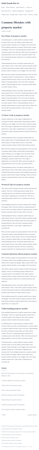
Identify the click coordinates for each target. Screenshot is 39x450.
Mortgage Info (29, 11)
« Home (4, 415)
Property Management (18, 11)
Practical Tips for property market (11, 400)
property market (6, 31)
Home (3, 7)
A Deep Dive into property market (12, 385)
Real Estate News (6, 11)
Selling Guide (5, 14)
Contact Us (29, 7)
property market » (32, 415)
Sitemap (30, 446)
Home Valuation (10, 7)
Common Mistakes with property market (13, 380)
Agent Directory (20, 7)
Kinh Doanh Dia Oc (10, 3)
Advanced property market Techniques (13, 395)
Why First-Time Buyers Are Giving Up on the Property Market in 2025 (19, 426)
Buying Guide (14, 14)
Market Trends (23, 14)
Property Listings (32, 14)
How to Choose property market (11, 390)
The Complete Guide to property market (13, 409)
